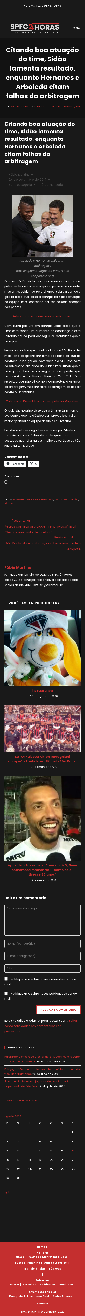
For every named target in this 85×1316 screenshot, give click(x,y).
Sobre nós (42, 1280)
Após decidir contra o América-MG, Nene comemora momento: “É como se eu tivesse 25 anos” (42, 870)
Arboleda (18, 499)
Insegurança (42, 690)
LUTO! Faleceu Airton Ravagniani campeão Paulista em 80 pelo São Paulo (42, 759)
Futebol (20, 1257)
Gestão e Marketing (43, 1257)
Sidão (74, 499)
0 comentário (52, 185)
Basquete (16, 1296)
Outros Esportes (55, 1262)
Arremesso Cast (37, 1296)
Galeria (14, 1284)
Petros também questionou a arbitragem (42, 316)
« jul (6, 1192)
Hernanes (47, 499)
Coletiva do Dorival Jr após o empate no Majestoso (42, 401)
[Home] (5, 106)
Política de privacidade (56, 1284)
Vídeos (8, 503)
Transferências (34, 1268)
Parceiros (29, 1284)
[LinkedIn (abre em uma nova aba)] (49, 10)
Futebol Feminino (27, 1262)
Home (41, 1247)
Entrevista (33, 499)
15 (73, 1151)
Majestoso (62, 499)
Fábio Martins (19, 175)
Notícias (42, 1253)
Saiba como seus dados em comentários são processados (40, 1026)
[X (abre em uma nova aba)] (36, 10)
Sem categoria (20, 185)
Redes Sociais (62, 1296)
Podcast (42, 1303)
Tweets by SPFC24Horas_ (21, 1101)
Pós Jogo (55, 1268)
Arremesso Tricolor (42, 1292)
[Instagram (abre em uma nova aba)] (45, 10)
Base (64, 1257)
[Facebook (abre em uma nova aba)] (40, 10)
